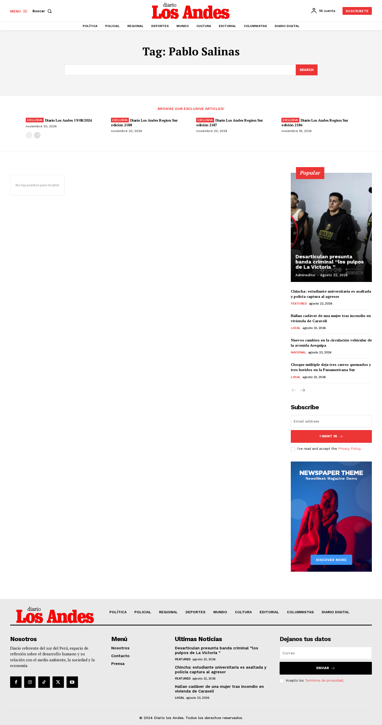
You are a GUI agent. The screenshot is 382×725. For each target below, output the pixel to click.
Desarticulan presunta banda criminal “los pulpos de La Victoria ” (329, 261)
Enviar (322, 668)
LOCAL (295, 328)
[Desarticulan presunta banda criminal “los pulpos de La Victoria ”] (331, 227)
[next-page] (37, 135)
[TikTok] (44, 682)
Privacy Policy (349, 449)
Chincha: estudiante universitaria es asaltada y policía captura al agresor (331, 294)
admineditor (305, 275)
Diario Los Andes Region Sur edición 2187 (229, 122)
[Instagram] (30, 682)
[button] (43, 10)
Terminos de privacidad (324, 680)
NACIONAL (298, 352)
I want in (328, 436)
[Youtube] (72, 682)
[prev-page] (29, 135)
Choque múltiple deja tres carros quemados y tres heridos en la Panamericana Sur (331, 367)
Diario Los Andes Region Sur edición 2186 (314, 122)
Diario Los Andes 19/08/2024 (68, 120)
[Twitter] (58, 682)
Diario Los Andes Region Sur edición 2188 (144, 122)
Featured (299, 303)
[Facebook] (16, 682)
